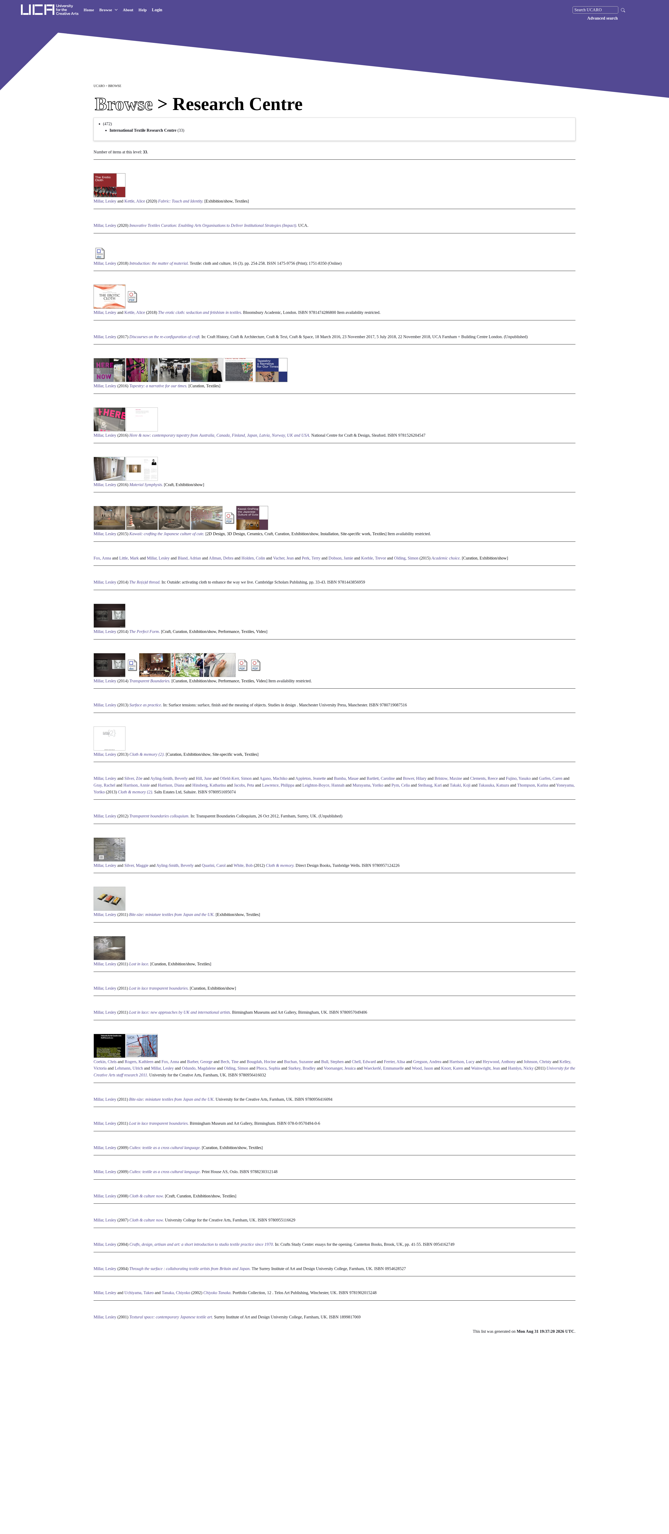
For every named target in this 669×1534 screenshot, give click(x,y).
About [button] (128, 10)
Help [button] (143, 10)
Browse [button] (105, 10)
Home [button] (89, 10)
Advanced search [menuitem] (602, 18)
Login (157, 10)
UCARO (99, 86)
